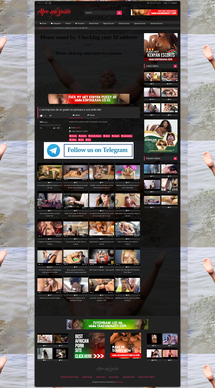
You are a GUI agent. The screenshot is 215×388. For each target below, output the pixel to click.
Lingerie (116, 136)
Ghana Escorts (124, 23)
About (77, 115)
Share (92, 115)
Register (174, 3)
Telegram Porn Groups (69, 377)
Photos (68, 23)
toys (82, 140)
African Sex (119, 382)
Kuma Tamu (114, 377)
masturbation (127, 136)
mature (74, 140)
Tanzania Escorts (156, 23)
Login (165, 3)
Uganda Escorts (139, 23)
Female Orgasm (96, 136)
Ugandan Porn (128, 377)
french (107, 136)
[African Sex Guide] (54, 13)
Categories (57, 23)
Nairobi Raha (93, 23)
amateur (83, 136)
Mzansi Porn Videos (147, 377)
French (47, 28)
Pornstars (80, 23)
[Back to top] (208, 381)
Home (44, 23)
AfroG (78, 128)
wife (89, 140)
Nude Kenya (87, 377)
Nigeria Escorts (108, 23)
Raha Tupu (100, 377)
